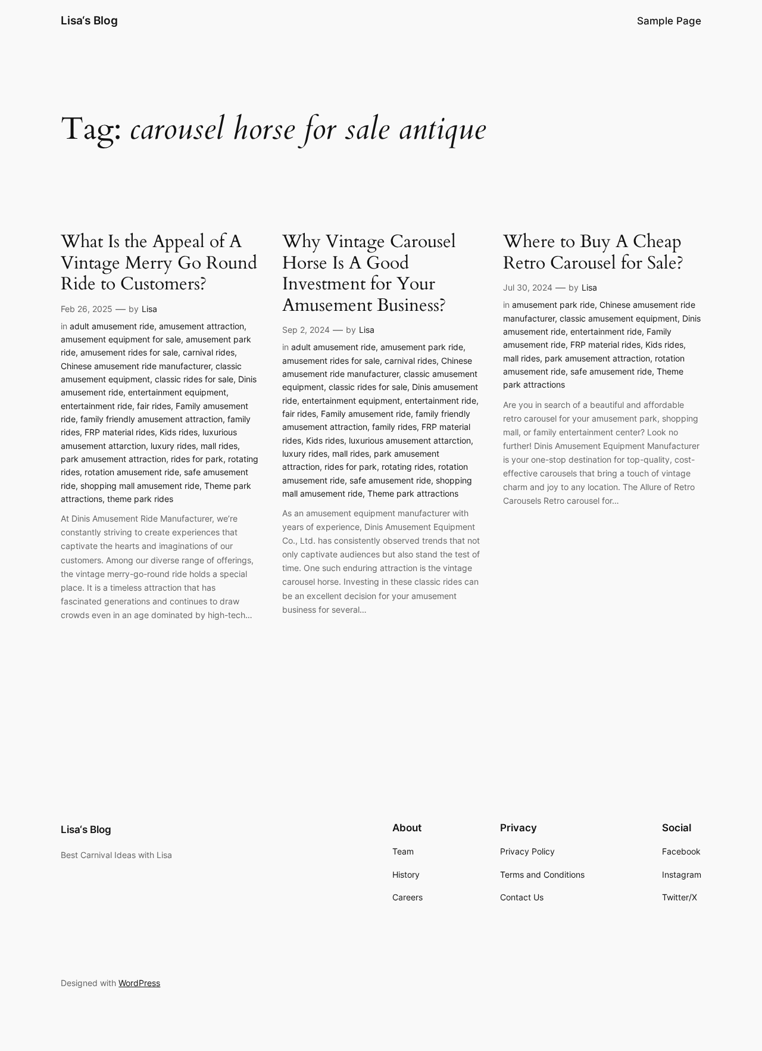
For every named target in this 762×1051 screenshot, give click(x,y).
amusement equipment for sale (121, 339)
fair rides (154, 406)
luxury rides (173, 446)
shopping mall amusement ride (139, 486)
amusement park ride (421, 347)
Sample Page (669, 21)
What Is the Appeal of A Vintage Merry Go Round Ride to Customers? (159, 263)
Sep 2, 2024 (306, 330)
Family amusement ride (366, 413)
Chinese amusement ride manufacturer (136, 366)
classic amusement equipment (618, 318)
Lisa (149, 309)
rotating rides (407, 466)
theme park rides (140, 499)
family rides (394, 427)
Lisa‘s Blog (89, 20)
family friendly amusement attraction (151, 419)
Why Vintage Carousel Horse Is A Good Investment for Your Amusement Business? (369, 274)
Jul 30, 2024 (527, 287)
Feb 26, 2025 (87, 309)
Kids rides (179, 432)
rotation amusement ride (132, 472)
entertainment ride (96, 406)
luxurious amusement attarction (410, 440)
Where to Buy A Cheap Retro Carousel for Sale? (593, 253)
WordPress (139, 983)
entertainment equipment (177, 392)
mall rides (219, 446)
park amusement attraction (113, 459)
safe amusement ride (390, 480)
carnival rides (209, 352)
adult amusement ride (112, 326)
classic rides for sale (194, 379)
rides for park (197, 459)
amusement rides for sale (129, 352)
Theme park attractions (412, 493)
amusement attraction (201, 326)
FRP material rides (120, 432)
